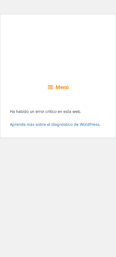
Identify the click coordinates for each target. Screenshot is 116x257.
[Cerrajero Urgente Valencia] (58, 48)
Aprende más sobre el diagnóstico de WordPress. (55, 124)
